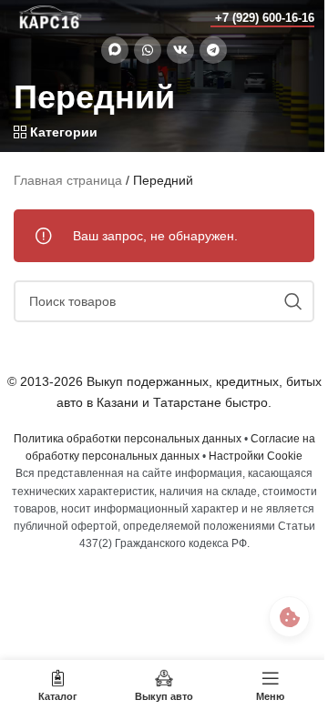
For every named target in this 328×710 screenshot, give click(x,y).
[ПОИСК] (293, 301)
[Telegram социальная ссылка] (213, 50)
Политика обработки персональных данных (127, 438)
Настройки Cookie (255, 456)
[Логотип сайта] (50, 17)
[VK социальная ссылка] (180, 50)
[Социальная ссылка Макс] (114, 50)
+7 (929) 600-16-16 (264, 18)
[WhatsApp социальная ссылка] (147, 50)
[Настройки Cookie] (289, 616)
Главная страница (68, 180)
